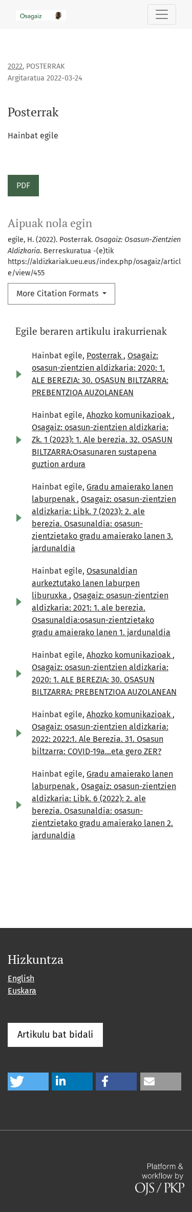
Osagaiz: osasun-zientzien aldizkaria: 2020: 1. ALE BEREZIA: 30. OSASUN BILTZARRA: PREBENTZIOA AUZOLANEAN (104, 679)
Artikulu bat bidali (55, 1034)
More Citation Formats (58, 293)
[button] (28, 1081)
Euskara (22, 991)
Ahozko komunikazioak (130, 415)
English (21, 978)
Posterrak (105, 355)
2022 (15, 66)
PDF (23, 185)
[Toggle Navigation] (161, 14)
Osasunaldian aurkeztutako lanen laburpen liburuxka (86, 583)
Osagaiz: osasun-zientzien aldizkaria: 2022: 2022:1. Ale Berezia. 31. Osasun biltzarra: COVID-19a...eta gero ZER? (100, 739)
